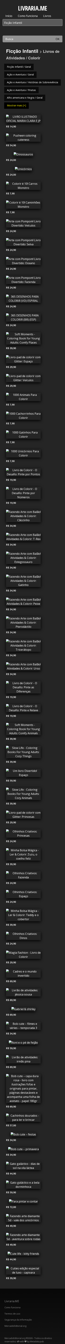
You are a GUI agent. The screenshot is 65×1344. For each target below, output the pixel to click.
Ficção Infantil (22, 50)
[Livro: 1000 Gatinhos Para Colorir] (23, 435)
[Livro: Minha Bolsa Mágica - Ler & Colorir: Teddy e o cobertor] (23, 916)
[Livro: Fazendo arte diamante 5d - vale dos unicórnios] (23, 1219)
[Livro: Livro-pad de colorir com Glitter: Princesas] (23, 816)
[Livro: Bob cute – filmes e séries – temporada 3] (23, 1027)
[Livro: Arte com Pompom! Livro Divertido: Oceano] (23, 262)
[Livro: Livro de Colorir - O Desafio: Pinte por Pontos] (23, 473)
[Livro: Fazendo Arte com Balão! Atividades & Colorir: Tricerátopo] (23, 646)
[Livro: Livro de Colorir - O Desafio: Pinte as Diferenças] (23, 688)
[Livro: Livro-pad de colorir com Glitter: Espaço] (23, 360)
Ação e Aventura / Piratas (21, 90)
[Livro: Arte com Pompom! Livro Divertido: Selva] (23, 243)
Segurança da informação (18, 1319)
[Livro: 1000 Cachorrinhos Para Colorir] (23, 417)
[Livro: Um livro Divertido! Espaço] (23, 774)
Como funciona (28, 16)
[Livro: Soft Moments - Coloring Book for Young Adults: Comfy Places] (23, 339)
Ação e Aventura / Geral (20, 74)
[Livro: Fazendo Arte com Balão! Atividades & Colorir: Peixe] (23, 603)
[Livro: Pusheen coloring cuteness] (23, 138)
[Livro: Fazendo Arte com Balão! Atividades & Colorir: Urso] (23, 667)
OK (57, 39)
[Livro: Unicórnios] (23, 170)
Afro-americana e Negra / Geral (24, 97)
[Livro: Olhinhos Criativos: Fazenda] (23, 876)
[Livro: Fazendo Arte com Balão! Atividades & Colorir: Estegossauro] (23, 559)
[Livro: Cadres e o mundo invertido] (23, 974)
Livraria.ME (12, 1301)
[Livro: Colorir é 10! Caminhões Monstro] (23, 205)
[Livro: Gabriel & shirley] (23, 1010)
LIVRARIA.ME (32, 8)
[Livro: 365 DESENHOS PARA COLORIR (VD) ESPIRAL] (23, 300)
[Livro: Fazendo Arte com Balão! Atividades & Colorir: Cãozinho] (23, 517)
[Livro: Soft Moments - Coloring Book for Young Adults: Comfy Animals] (23, 730)
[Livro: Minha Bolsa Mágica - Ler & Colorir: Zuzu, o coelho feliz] (23, 855)
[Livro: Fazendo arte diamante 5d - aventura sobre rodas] (23, 1238)
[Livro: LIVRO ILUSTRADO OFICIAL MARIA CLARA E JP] (23, 120)
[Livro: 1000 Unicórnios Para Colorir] (23, 454)
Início (8, 16)
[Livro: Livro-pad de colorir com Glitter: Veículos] (23, 379)
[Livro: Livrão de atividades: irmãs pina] (23, 1060)
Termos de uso (12, 1313)
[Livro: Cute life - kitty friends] (23, 1255)
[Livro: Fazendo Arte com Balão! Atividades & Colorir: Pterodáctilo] (23, 623)
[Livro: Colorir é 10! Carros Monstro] (23, 187)
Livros (47, 16)
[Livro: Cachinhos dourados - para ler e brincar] (23, 1119)
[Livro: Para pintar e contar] (23, 1202)
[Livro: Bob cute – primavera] (23, 1150)
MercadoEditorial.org (15, 1325)
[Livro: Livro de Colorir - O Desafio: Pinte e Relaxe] (23, 709)
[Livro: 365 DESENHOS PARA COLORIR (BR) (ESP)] (23, 318)
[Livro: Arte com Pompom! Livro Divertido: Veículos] (23, 224)
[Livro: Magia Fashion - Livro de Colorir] (23, 956)
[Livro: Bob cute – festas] (23, 1135)
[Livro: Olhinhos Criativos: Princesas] (23, 834)
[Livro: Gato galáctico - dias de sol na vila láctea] (23, 1167)
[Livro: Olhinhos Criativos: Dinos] (23, 937)
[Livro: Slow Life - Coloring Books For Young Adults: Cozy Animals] (23, 795)
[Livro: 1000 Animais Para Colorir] (23, 398)
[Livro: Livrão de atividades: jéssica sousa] (23, 993)
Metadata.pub (37, 1341)
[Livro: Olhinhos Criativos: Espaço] (23, 895)
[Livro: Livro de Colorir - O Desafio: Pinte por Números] (23, 494)
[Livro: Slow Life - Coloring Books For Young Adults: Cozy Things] (23, 753)
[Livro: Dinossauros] (23, 155)
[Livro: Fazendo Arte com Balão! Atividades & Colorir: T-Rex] (23, 538)
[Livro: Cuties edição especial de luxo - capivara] (23, 1271)
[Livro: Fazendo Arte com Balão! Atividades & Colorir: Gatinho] (23, 582)
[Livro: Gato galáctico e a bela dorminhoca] (23, 1186)
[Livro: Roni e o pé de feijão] (23, 1043)
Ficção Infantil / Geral (19, 66)
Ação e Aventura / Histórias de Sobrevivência (32, 82)
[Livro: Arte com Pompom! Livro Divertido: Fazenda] (23, 281)
